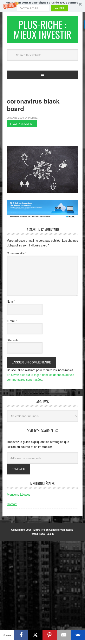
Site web (12, 340)
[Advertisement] (46, 137)
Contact (12, 504)
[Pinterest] (49, 635)
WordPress (38, 534)
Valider (59, 8)
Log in (50, 534)
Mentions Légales (19, 494)
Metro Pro (39, 530)
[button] (42, 6)
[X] (35, 635)
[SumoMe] (78, 635)
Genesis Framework (61, 530)
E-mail (12, 321)
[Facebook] (21, 635)
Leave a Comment (22, 124)
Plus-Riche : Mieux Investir (42, 29)
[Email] (64, 635)
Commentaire (16, 253)
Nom (11, 301)
